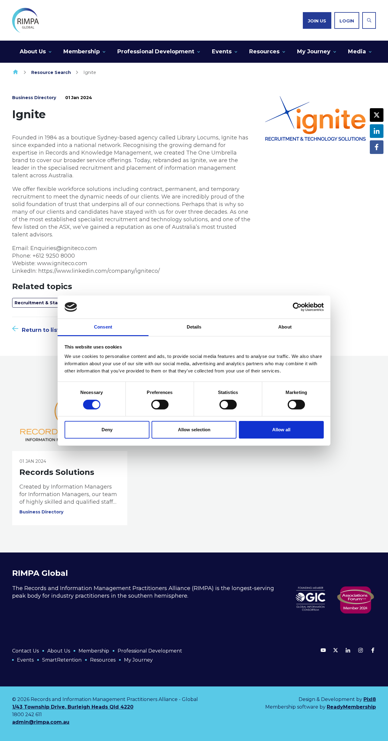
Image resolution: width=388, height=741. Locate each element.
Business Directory (34, 97)
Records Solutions (56, 472)
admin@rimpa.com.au (40, 722)
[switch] (160, 404)
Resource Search (51, 72)
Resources (264, 51)
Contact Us (25, 651)
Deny (107, 429)
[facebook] (376, 147)
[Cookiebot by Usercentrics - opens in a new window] (297, 307)
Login (347, 21)
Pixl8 (369, 699)
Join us (317, 21)
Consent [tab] (103, 326)
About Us (33, 51)
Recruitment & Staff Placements (53, 302)
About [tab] (285, 326)
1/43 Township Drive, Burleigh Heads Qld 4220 (72, 707)
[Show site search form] (369, 20)
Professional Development (155, 51)
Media (357, 51)
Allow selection (194, 429)
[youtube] (323, 650)
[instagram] (360, 650)
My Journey (313, 51)
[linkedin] (376, 131)
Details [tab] (194, 326)
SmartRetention (62, 660)
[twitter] (376, 115)
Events (222, 51)
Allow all (281, 429)
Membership (81, 51)
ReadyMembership (351, 707)
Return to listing (45, 330)
